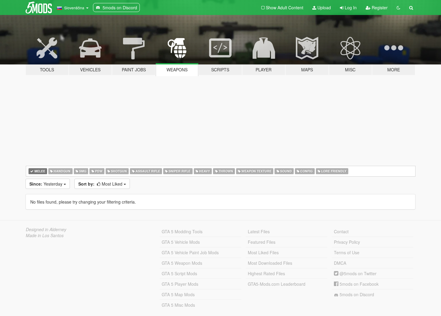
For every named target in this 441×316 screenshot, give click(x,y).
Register (379, 7)
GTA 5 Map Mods (178, 294)
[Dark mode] (398, 7)
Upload (323, 7)
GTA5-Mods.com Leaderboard (276, 284)
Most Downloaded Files (270, 263)
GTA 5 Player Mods (180, 284)
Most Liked (101, 184)
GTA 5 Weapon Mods (182, 263)
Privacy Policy (347, 242)
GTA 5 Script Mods (179, 273)
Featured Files (261, 242)
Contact (341, 231)
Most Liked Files (263, 252)
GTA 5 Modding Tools (182, 231)
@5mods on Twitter (357, 273)
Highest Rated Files (266, 273)
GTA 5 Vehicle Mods (181, 242)
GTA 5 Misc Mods (178, 305)
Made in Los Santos (45, 235)
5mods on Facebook (358, 284)
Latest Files (259, 231)
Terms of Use (346, 252)
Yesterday (46, 184)
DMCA (340, 263)
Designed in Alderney (46, 229)
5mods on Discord (356, 294)
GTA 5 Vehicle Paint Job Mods (190, 252)
